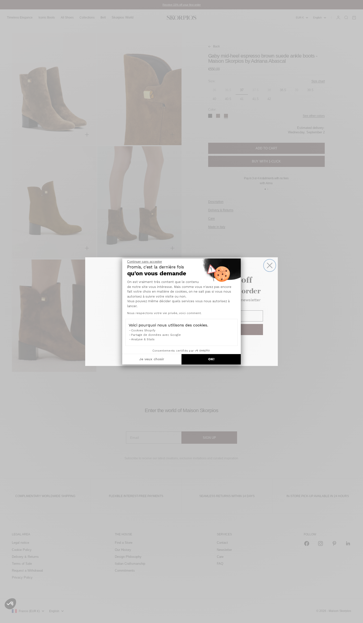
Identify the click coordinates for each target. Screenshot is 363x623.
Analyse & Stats (143, 339)
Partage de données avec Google (156, 335)
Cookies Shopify (143, 330)
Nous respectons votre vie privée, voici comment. (164, 313)
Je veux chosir (151, 359)
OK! (211, 359)
